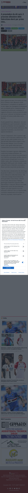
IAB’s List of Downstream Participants (15, 239)
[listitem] (14, 243)
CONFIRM (8, 267)
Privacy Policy (21, 272)
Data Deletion (6, 272)
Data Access (14, 272)
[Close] (25, 220)
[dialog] (14, 246)
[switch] (23, 246)
